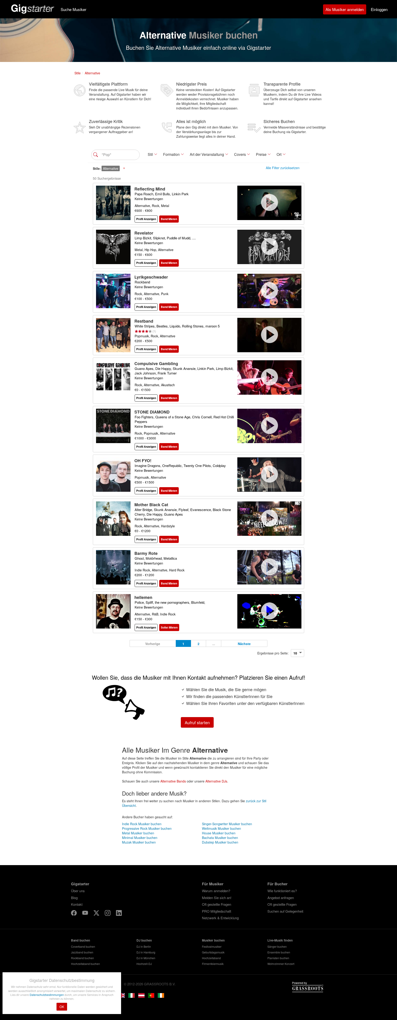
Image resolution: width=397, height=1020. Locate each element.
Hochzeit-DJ (144, 964)
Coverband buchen (83, 946)
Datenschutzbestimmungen (47, 995)
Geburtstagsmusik (213, 952)
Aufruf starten (197, 722)
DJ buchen (144, 940)
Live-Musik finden (280, 940)
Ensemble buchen (278, 952)
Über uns (78, 890)
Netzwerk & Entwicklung (220, 917)
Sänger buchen (277, 946)
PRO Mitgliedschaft (216, 911)
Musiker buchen (213, 940)
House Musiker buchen (218, 833)
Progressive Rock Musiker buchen (147, 828)
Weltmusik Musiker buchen (221, 828)
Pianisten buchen (278, 958)
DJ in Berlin (143, 946)
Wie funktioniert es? (282, 890)
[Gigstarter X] (97, 913)
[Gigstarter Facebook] (74, 913)
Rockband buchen (82, 958)
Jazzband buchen (82, 952)
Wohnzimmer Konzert (280, 964)
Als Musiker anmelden (345, 9)
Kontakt (76, 904)
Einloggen (379, 9)
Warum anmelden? (216, 890)
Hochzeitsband (211, 958)
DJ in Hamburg (145, 952)
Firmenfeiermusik (213, 964)
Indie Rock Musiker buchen (142, 824)
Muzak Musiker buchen (139, 842)
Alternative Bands (173, 781)
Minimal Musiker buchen (139, 837)
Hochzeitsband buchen (85, 964)
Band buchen (80, 940)
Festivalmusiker (211, 946)
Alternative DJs (216, 781)
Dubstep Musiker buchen (220, 842)
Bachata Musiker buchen (220, 837)
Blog (74, 897)
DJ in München (145, 958)
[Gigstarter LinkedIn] (119, 913)
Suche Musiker (73, 9)
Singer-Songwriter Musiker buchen (227, 824)
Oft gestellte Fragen (216, 904)
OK (62, 1006)
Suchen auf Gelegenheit (285, 911)
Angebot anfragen (280, 897)
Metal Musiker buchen (138, 833)
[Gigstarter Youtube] (85, 913)
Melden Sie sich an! (216, 897)
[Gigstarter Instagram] (108, 913)
